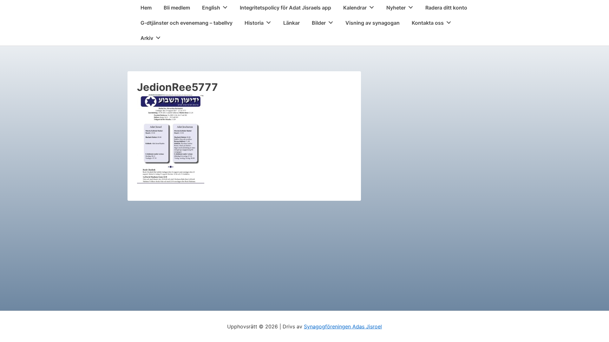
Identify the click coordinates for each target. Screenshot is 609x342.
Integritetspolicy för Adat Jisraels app (285, 7)
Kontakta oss (428, 23)
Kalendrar (355, 7)
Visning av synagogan (372, 23)
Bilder (319, 23)
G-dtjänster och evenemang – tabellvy (186, 23)
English (211, 7)
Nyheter (396, 7)
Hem (146, 7)
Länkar (291, 23)
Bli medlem (177, 7)
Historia (254, 23)
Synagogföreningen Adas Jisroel (343, 326)
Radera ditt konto (446, 7)
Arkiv (147, 38)
